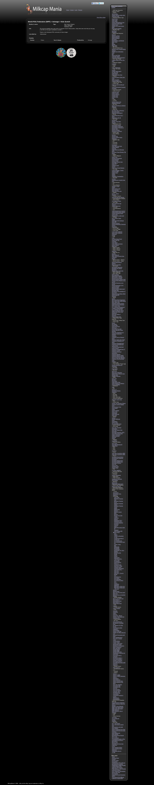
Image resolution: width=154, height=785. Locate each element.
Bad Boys (114, 31)
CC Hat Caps (115, 72)
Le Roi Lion (116, 539)
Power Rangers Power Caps (119, 364)
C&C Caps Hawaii (117, 58)
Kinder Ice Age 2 (116, 223)
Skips (114, 393)
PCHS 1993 (115, 325)
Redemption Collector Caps (118, 373)
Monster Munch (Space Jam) (119, 279)
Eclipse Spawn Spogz (117, 137)
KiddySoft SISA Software (118, 220)
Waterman (116, 585)
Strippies (115, 439)
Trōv (114, 469)
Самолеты (114, 745)
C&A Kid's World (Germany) (118, 57)
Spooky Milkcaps (116, 419)
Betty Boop (114, 42)
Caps (114, 66)
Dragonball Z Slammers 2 (118, 127)
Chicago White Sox (116, 81)
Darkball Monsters (116, 103)
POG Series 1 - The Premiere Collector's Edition (119, 769)
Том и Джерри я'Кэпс (117, 747)
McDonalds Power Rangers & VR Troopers (118, 645)
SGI (114, 388)
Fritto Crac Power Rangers (118, 168)
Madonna (114, 251)
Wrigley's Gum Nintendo (117, 706)
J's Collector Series (116, 201)
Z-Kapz (113, 719)
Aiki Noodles (115, 14)
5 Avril (115, 491)
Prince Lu (116, 563)
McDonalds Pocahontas (117, 548)
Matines (114, 263)
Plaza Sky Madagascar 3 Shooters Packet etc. (118, 333)
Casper (113, 70)
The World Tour (116, 693)
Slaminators (116, 678)
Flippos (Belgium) (117, 155)
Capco (114, 65)
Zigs (113, 725)
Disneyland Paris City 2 (117, 115)
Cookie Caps (115, 95)
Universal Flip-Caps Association (117, 472)
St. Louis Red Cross (116, 423)
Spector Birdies (115, 410)
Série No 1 (116, 571)
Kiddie (113, 219)
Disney (114, 114)
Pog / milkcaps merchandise (118, 771)
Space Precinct (116, 679)
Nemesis (114, 296)
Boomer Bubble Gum (118, 48)
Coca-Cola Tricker (117, 89)
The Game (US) (116, 687)
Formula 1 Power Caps (117, 162)
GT (113, 183)
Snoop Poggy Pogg (116, 407)
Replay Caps (115, 375)
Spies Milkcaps (115, 414)
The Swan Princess (116, 463)
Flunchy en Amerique (117, 158)
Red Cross (114, 371)
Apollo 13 (115, 495)
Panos (113, 323)
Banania (114, 34)
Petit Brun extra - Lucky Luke (118, 559)
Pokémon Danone (116, 354)
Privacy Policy (115, 760)
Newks (113, 298)
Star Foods (115, 426)
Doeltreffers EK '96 (116, 118)
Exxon (114, 626)
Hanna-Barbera (116, 185)
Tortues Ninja (115, 467)
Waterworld (114, 482)
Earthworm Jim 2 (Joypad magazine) (118, 522)
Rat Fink (115, 370)
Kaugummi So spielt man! (118, 215)
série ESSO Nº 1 (118, 569)
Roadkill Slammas (116, 376)
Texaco (114, 455)
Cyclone (115, 100)
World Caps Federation (118, 485)
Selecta (115, 672)
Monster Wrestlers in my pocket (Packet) (117, 286)
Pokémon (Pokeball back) (118, 343)
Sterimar (114, 437)
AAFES (114, 12)
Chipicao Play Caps (117, 82)
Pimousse (114, 327)
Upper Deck (115, 476)
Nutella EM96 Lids (117, 651)
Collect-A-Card (116, 91)
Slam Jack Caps (117, 397)
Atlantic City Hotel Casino (118, 26)
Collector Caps (115, 92)
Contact (72, 10)
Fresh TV (114, 164)
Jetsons (114, 204)
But (113, 54)
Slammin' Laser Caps (117, 399)
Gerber (113, 174)
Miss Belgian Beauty (117, 275)
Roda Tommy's (116, 667)
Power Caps (115, 362)
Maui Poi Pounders (116, 264)
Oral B (115, 555)
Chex (115, 609)
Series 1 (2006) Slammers (119, 676)
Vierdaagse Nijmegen (117, 479)
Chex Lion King (115, 79)
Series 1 (115, 673)
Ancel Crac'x (115, 19)
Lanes (114, 639)
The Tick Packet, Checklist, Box (117, 691)
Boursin (116, 514)
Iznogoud (116, 530)
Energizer (116, 524)
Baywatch (114, 39)
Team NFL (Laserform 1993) (118, 453)
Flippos (114, 154)
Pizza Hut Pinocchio (117, 329)
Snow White (115, 408)
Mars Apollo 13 (115, 255)
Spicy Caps (114, 411)
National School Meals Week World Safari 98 (118, 294)
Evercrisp (115, 143)
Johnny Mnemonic (116, 206)
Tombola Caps (115, 466)
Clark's (114, 613)
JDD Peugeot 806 (118, 531)
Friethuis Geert (115, 165)
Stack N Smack (116, 425)
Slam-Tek (115, 395)
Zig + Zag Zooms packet (118, 724)
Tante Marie (115, 445)
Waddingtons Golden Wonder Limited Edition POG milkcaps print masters (119, 766)
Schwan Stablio (117, 565)
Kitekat (115, 534)
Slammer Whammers (118, 398)
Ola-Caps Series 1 (116, 314)
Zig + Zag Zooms (116, 723)
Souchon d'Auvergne (119, 568)
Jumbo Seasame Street (117, 213)
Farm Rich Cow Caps (117, 146)
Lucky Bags (115, 242)
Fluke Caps (114, 157)
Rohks (114, 377)
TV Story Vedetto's (116, 470)
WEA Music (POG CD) (119, 586)
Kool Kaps (114, 226)
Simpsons (114, 392)
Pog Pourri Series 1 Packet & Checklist (117, 659)
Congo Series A (115, 94)
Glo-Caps (115, 177)
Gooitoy (114, 179)
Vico (115, 581)
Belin (115, 513)
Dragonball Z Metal (116, 125)
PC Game (114, 324)
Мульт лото (115, 742)
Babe (113, 27)
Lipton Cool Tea (115, 240)
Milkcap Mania (44, 10)
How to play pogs (116, 772)
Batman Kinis (116, 591)
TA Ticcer (114, 450)
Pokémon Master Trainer (118, 355)
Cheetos (115, 76)
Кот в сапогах (115, 737)
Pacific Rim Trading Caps (119, 320)
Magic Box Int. (116, 252)
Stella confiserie (116, 436)
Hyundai (114, 194)
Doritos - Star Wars (116, 121)
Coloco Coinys (115, 93)
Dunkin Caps (116, 132)
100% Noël (116, 497)
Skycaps (115, 394)
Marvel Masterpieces (117, 262)
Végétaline (116, 584)
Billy (113, 43)
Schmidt (116, 671)
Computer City (116, 618)
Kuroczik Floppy (116, 229)
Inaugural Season (117, 196)
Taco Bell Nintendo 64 (117, 444)
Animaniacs (116, 492)
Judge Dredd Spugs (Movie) (118, 212)
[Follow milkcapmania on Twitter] (101, 4)
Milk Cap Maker (116, 648)
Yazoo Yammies (116, 716)
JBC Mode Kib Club (116, 203)
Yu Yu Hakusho (115, 718)
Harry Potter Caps (116, 188)
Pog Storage (115, 773)
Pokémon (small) (116, 350)
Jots (114, 209)
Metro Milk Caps (116, 273)
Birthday (115, 596)
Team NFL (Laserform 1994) (118, 454)
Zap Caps (115, 722)
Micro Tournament (117, 647)
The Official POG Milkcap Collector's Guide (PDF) (118, 778)
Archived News (115, 758)
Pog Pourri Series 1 (117, 657)
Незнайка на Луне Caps (117, 743)
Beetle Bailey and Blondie (118, 40)
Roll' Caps (114, 378)
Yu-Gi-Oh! (114, 717)
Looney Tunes (117, 544)
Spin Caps (114, 415)
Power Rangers (117, 562)
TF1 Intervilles (117, 579)
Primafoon (114, 366)
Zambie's (114, 721)
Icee (114, 633)
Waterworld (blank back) (117, 484)
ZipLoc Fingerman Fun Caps (118, 729)
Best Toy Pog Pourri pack (119, 592)
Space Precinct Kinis (118, 681)
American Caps (115, 16)
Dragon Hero (115, 128)
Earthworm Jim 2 (118, 520)
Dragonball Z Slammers (117, 126)
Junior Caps (115, 214)
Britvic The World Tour (118, 598)
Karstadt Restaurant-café (119, 635)
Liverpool (114, 241)
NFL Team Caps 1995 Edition (119, 301)
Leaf (114, 236)
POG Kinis (115, 654)
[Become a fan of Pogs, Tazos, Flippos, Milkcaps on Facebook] (95, 4)
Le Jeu (115, 537)
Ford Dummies (115, 159)
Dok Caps (115, 119)
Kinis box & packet (117, 638)
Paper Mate (117, 557)
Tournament (116, 694)
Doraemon (114, 120)
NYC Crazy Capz (116, 306)
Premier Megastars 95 (117, 365)
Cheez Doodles (116, 608)
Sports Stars (115, 422)
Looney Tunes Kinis (117, 643)
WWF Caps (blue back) (117, 708)
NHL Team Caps (116, 302)
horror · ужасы (115, 193)
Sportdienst (114, 421)
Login (76, 10)
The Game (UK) (116, 685)
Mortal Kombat (115, 287)
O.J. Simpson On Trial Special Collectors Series (118, 310)
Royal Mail (114, 381)
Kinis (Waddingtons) (117, 637)
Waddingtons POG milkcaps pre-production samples (118, 763)
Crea (113, 98)
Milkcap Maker (115, 274)
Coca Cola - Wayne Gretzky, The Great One (118, 616)
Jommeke (115, 207)
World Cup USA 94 (116, 486)
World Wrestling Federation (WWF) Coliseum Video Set (118, 703)
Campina (114, 63)
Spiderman (114, 413)
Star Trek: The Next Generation (116, 428)
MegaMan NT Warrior (117, 268)
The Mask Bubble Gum (117, 461)
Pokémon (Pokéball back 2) (118, 349)
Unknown (115, 474)
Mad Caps (114, 246)
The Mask (114, 459)
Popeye (114, 361)
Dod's (113, 116)
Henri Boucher (115, 190)
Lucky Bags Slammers (117, 243)
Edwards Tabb (116, 139)
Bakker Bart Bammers (118, 33)
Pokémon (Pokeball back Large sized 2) (118, 347)
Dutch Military (116, 133)
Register (80, 10)
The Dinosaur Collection (117, 458)
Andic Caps (114, 20)
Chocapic (115, 610)
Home (67, 10)
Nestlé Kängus (116, 649)
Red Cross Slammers (117, 372)
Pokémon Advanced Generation (116, 352)
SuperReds (114, 441)
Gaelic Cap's (115, 172)
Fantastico (114, 145)
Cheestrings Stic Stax (117, 75)
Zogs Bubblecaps (116, 733)
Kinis (115, 533)
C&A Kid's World (116, 56)
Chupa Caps (116, 83)
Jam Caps (115, 202)
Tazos (114, 452)
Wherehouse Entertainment (116, 698)
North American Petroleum (118, 304)
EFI (114, 141)
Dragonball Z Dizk (117, 124)
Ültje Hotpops (115, 734)
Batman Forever (118, 512)
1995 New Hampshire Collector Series (117, 11)
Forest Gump (115, 160)
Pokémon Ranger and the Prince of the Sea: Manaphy (118, 357)
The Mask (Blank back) (117, 460)
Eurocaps (115, 142)
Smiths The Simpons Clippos (119, 403)
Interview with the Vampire (118, 197)
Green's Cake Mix (117, 631)
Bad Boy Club (116, 29)
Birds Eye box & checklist (119, 595)
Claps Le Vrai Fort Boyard (118, 84)
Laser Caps (115, 230)
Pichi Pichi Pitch (116, 326)
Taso (114, 448)
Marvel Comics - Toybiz (118, 261)
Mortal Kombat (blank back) (118, 289)
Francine (116, 525)
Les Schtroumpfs (118, 540)
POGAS (114, 335)
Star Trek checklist (117, 684)
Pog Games (115, 761)
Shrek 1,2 (114, 389)
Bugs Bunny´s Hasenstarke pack (117, 600)
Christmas (115, 612)
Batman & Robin (116, 36)
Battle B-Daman (115, 38)
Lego (113, 237)
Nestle (114, 297)
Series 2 (115, 677)
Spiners (114, 416)
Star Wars (114, 431)
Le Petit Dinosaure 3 (119, 538)
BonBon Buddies (118, 597)
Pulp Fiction (115, 368)
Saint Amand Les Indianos (118, 383)
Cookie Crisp (115, 97)
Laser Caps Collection (117, 231)
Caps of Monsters (116, 67)
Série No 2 (116, 572)
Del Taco (115, 104)
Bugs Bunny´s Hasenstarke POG (117, 603)
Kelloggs (115, 217)
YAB (114, 714)
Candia (115, 516)
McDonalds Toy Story (119, 550)
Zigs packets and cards (117, 727)
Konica (113, 225)
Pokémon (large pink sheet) (118, 339)
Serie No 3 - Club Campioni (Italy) (118, 567)
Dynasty (114, 135)
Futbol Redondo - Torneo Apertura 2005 (117, 171)
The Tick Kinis (116, 689)
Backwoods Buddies (117, 28)
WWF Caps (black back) (117, 707)
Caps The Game (116, 68)
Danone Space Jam (116, 102)
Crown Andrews (117, 619)
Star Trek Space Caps (117, 430)
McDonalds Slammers (117, 267)
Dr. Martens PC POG (118, 625)
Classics (115, 614)
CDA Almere (115, 73)
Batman (116, 510)
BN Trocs (115, 46)
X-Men (114, 713)
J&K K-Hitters (116, 199)
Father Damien (115, 147)
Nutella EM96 (116, 650)
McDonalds (115, 266)
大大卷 (113, 752)
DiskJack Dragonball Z (117, 113)
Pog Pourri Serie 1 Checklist (117, 656)
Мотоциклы (115, 741)
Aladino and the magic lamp (118, 15)
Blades (113, 44)
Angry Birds (115, 21)
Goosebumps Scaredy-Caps (118, 180)
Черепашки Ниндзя (116, 751)
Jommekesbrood (117, 208)
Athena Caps (115, 25)
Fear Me (114, 148)
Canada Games (117, 607)
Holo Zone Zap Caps (117, 191)
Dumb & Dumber (116, 130)
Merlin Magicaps (116, 272)
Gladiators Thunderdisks (117, 176)
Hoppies (115, 192)
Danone (116, 519)
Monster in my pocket (117, 278)
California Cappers (117, 62)
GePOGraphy (116, 630)
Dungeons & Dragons (117, 131)
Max (115, 545)
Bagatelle (114, 32)
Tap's (114, 447)
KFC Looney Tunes (116, 218)
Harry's (115, 526)
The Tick (114, 464)
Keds (114, 636)
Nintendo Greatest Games (118, 303)
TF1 (115, 575)
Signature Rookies (116, 390)
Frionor (113, 166)
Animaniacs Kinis (117, 493)
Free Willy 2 (115, 163)
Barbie (115, 508)
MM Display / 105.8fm (117, 277)
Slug (114, 400)
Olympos (114, 315)
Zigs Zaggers (115, 728)
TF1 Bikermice (117, 577)
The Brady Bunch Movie (117, 457)
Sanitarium (115, 385)
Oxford (115, 556)
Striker (113, 438)
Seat (113, 387)
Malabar (114, 253)
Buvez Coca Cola (118, 515)
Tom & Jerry (115, 465)
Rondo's (114, 379)
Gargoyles (115, 629)
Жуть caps (114, 736)
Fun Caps (115, 169)
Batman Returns (116, 37)
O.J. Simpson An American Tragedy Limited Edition (118, 308)
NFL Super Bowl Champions (118, 300)
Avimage (116, 496)
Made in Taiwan (116, 250)
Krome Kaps (116, 228)
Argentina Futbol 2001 (117, 23)
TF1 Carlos (116, 578)
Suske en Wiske (116, 442)
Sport (113, 420)
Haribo (113, 187)
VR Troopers (115, 480)
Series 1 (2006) (116, 675)
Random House (117, 666)
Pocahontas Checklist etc (119, 653)
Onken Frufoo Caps (116, 316)
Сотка (113, 746)
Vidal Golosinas (116, 477)
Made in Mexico (116, 248)
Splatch (114, 417)
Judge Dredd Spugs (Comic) (118, 211)
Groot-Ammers (116, 182)
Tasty (114, 449)
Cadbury (115, 606)
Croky (114, 99)
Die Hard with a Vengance (118, 110)
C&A (115, 604)
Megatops (114, 269)
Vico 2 (115, 583)
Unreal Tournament (116, 475)
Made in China (116, 247)
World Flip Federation (118, 487)
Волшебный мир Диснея (118, 735)
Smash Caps (116, 402)
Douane (114, 122)
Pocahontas (117, 561)
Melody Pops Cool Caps (117, 270)
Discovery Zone (115, 111)
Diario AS (115, 109)
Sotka (113, 409)
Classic (114, 86)
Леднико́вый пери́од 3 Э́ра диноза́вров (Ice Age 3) (118, 739)
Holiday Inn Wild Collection (119, 632)
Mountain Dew (115, 290)
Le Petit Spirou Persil (117, 239)
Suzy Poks (114, 443)
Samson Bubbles (116, 384)
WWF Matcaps (115, 710)
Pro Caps (115, 367)
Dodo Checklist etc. (117, 621)
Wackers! (115, 481)
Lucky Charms (115, 245)
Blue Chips (114, 45)
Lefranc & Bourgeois (119, 536)
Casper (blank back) (116, 71)
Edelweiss (114, 138)
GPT (113, 181)
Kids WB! (114, 222)
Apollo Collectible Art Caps (118, 22)
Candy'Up (116, 518)
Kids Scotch (117, 532)
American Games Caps (118, 17)
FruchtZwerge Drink (117, 627)
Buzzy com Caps (116, 55)
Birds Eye (115, 593)
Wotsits (114, 705)
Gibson (113, 175)
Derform (115, 108)
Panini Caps (115, 321)
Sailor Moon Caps (116, 382)
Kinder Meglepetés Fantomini (119, 224)
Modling (116, 551)
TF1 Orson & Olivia (118, 580)
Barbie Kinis (117, 509)
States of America (116, 434)
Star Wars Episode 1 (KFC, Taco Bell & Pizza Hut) (118, 433)
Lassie (113, 235)
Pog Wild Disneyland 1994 (119, 662)
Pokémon (114, 336)
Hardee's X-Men (115, 186)
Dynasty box (115, 136)
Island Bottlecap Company (119, 198)
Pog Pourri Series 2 (117, 661)
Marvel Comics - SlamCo (118, 259)
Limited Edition (116, 641)
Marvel (113, 258)
